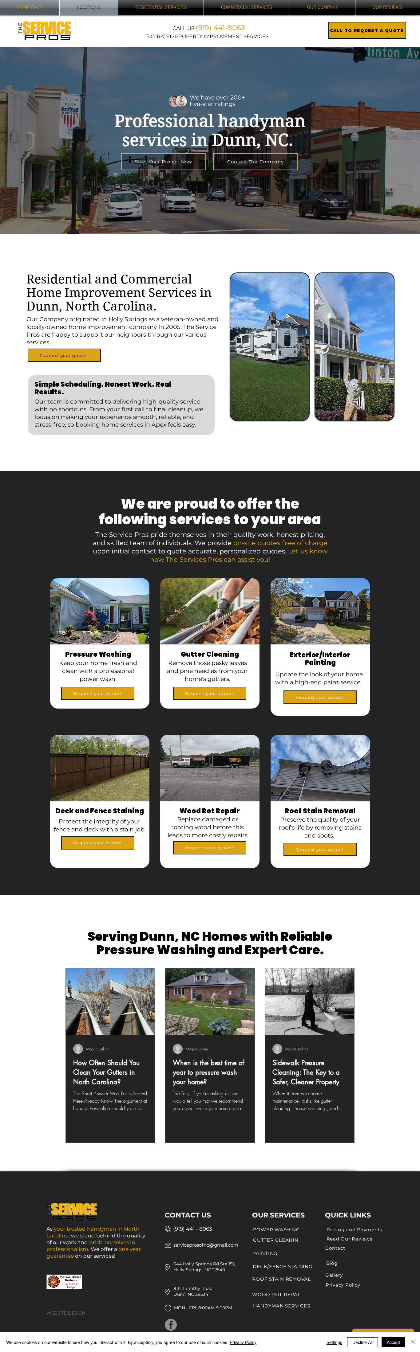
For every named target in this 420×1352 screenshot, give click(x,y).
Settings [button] (334, 1342)
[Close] (412, 1342)
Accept (393, 1342)
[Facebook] (171, 1325)
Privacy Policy (243, 1342)
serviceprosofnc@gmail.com (205, 1245)
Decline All (362, 1342)
